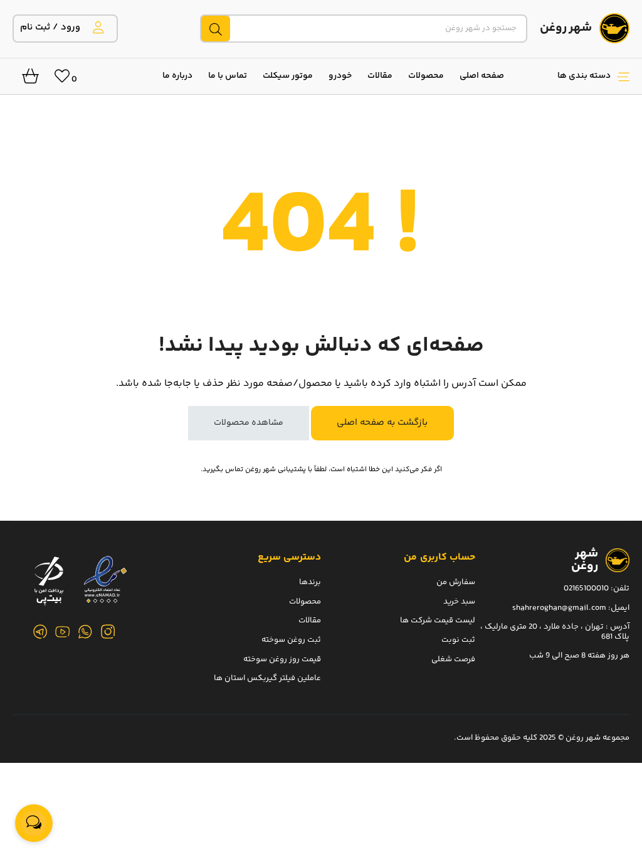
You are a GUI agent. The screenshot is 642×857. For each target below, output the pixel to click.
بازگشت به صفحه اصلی (382, 422)
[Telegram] (40, 632)
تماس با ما (227, 76)
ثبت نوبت (458, 639)
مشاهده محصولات (248, 423)
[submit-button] (215, 28)
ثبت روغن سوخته (291, 639)
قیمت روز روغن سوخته (282, 658)
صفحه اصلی (482, 76)
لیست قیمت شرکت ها (437, 620)
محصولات (426, 76)
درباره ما (177, 76)
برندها (310, 582)
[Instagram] (108, 632)
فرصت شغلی (453, 658)
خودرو (340, 76)
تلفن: (620, 588)
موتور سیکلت (288, 76)
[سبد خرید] (26, 80)
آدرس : (616, 626)
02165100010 (586, 588)
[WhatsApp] (85, 632)
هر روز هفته (608, 655)
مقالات (379, 76)
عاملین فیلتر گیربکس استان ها (267, 678)
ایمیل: (618, 607)
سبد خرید (459, 601)
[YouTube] (63, 632)
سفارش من (455, 582)
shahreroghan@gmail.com (559, 607)
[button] (573, 75)
